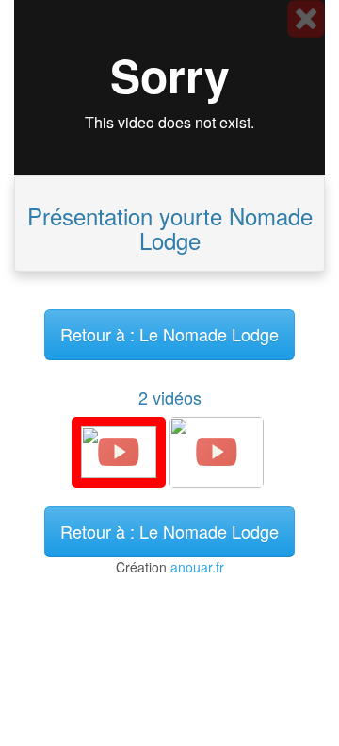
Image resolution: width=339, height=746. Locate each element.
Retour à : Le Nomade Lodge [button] (169, 334)
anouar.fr (197, 566)
